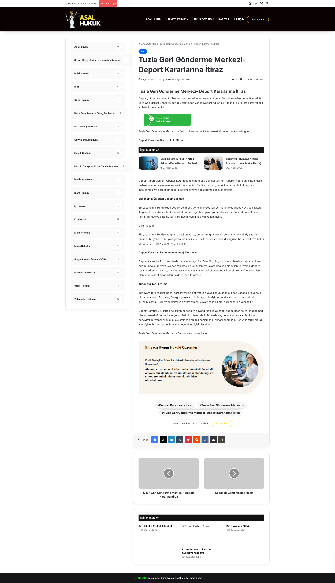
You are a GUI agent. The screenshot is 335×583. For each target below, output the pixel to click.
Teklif (178, 578)
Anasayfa (146, 43)
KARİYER (223, 19)
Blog (155, 43)
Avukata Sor (257, 19)
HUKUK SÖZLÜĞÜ (203, 19)
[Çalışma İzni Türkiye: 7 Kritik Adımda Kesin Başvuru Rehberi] (148, 163)
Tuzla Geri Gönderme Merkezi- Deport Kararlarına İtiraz (202, 412)
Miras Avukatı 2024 (237, 525)
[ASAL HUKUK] (83, 19)
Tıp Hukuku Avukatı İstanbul (155, 525)
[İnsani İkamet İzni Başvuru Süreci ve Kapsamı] (201, 535)
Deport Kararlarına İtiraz (176, 405)
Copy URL (222, 423)
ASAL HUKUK (154, 19)
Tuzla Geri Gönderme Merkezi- (222, 405)
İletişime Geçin (194, 578)
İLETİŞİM (239, 19)
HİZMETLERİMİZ (176, 19)
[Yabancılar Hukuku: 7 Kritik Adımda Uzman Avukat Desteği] (213, 163)
